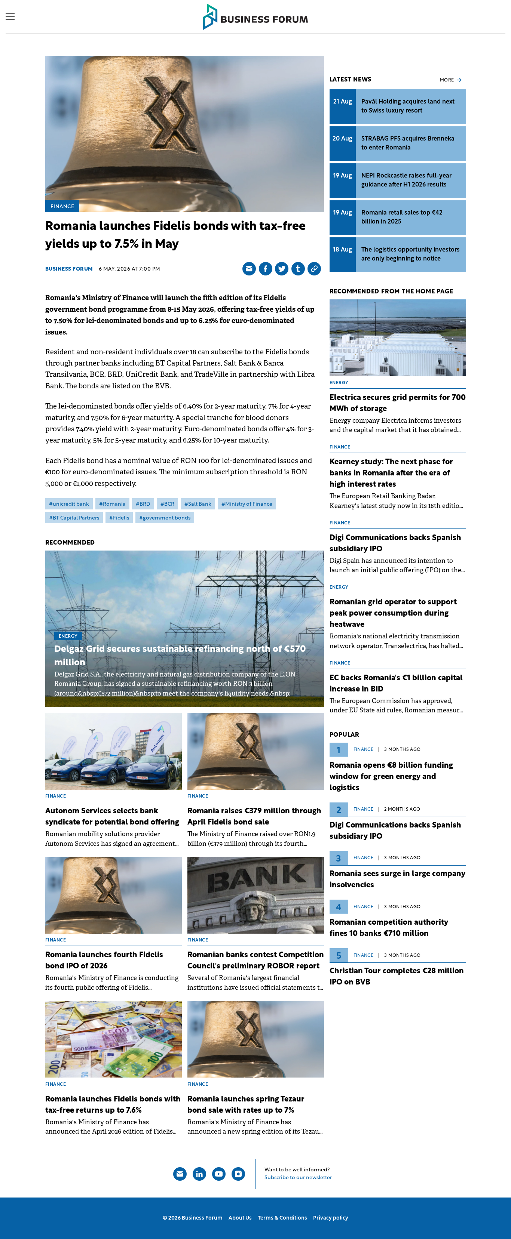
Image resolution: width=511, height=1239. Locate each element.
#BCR (167, 504)
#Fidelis (119, 518)
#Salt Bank (197, 504)
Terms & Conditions (282, 1218)
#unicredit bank (69, 504)
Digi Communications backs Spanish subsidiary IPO (395, 543)
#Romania (112, 504)
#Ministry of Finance (246, 504)
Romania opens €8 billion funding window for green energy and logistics (391, 777)
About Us (240, 1218)
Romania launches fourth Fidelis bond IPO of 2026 (104, 961)
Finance (62, 207)
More (447, 80)
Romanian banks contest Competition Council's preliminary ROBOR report (255, 961)
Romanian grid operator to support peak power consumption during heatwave (393, 614)
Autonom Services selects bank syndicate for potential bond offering (112, 817)
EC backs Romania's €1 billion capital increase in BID (396, 684)
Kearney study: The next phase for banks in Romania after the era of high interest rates (391, 473)
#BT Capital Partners (74, 518)
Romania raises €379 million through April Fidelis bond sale (254, 817)
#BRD (143, 504)
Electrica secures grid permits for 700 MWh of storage (398, 403)
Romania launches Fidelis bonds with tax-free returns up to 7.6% (113, 1105)
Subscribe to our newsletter (298, 1178)
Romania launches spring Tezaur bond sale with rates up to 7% (246, 1105)
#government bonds (164, 518)
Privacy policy (330, 1218)
